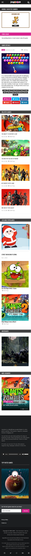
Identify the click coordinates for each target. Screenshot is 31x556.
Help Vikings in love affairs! (9, 322)
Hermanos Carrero (19, 540)
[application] (15, 454)
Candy (22, 90)
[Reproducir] (3, 454)
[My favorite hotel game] (15, 172)
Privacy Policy (5, 519)
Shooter (25, 92)
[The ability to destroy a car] (15, 123)
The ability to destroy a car (9, 134)
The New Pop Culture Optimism (10, 159)
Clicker (26, 90)
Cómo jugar (5, 34)
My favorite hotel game (8, 183)
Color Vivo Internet (20, 531)
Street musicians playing (9, 255)
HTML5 (8, 92)
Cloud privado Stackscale (19, 534)
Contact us (4, 523)
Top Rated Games (7, 462)
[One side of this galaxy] (15, 197)
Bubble (9, 90)
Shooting (15, 94)
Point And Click (19, 92)
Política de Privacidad (17, 532)
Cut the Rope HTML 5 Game (9, 288)
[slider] (26, 454)
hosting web (9, 534)
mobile (13, 92)
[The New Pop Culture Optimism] (15, 148)
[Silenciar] (23, 454)
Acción (3, 50)
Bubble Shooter (16, 90)
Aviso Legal (24, 532)
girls (5, 92)
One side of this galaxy (8, 208)
